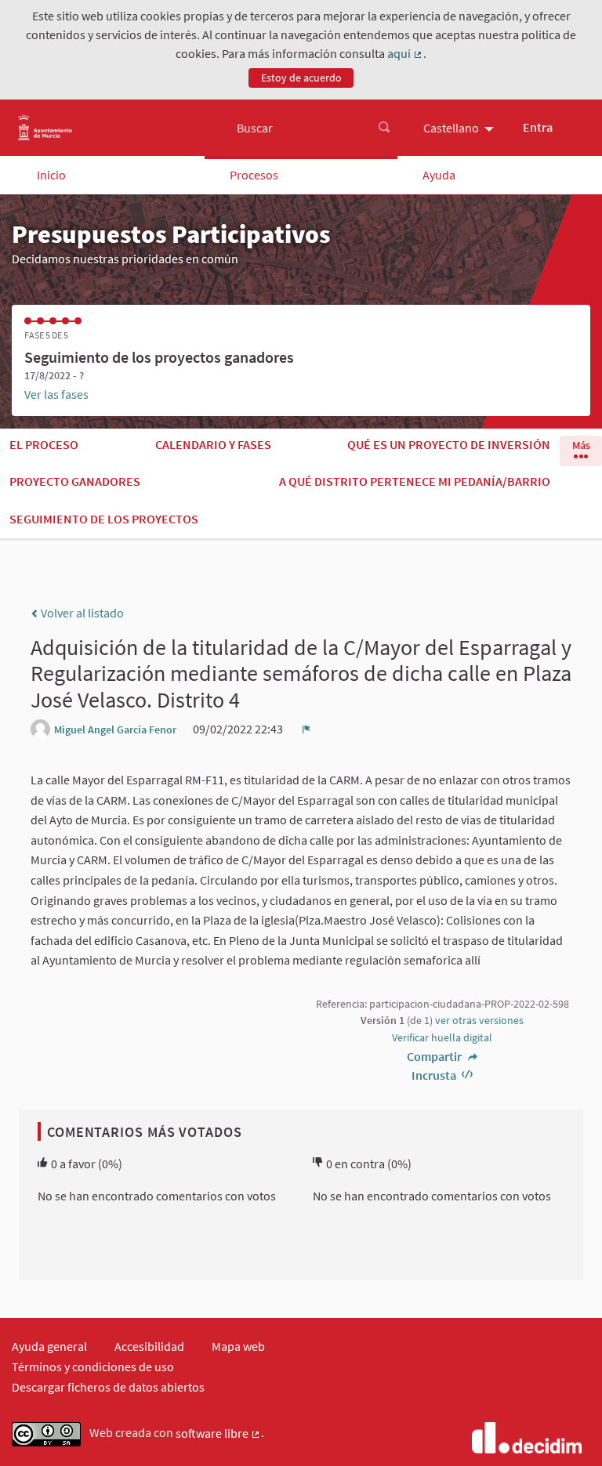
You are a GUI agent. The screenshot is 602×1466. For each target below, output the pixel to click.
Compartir (435, 1056)
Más (581, 445)
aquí (405, 54)
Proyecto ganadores (74, 481)
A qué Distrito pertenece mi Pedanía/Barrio (414, 481)
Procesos (254, 175)
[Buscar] (384, 127)
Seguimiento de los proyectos (103, 519)
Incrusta (435, 1075)
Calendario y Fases (213, 444)
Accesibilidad (149, 1346)
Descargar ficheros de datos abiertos (108, 1387)
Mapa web (238, 1346)
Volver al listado (81, 613)
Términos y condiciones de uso (93, 1366)
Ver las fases (56, 394)
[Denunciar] (306, 728)
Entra (538, 127)
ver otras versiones (479, 1020)
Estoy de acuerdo (301, 78)
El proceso (43, 444)
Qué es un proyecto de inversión (448, 444)
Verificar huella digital (442, 1037)
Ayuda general (49, 1346)
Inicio (51, 175)
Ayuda (438, 175)
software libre (218, 1433)
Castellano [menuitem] (451, 128)
